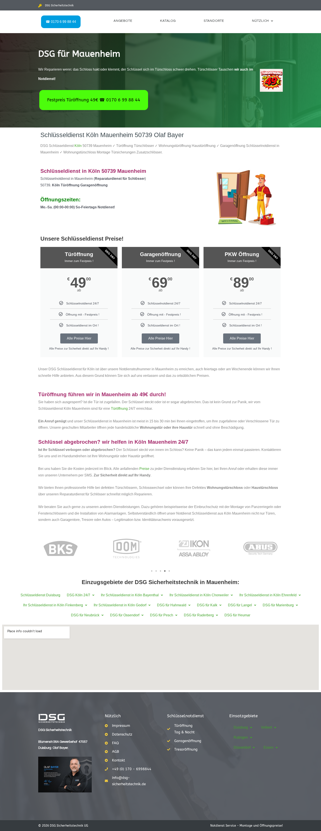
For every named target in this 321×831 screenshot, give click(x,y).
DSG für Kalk (207, 605)
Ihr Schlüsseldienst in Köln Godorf (120, 605)
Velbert (266, 727)
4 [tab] (165, 571)
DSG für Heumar (237, 615)
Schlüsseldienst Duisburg (40, 595)
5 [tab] (169, 571)
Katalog (168, 20)
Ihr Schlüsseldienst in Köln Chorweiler (199, 595)
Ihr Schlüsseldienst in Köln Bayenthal (130, 595)
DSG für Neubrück (85, 615)
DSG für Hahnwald (171, 605)
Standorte (214, 20)
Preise (144, 469)
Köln (78, 146)
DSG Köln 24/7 (78, 595)
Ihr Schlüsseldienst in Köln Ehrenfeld (268, 595)
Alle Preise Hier (79, 338)
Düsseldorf (242, 747)
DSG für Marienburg (278, 605)
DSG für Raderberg (199, 615)
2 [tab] (156, 571)
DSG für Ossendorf (124, 615)
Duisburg (241, 727)
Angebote (123, 20)
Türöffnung (119, 408)
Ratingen (241, 737)
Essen (268, 747)
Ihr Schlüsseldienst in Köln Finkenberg (53, 605)
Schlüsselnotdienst (185, 716)
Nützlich (260, 20)
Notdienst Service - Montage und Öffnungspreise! (246, 826)
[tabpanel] (60, 548)
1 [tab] (152, 571)
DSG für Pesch (161, 615)
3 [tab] (160, 571)
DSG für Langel (240, 605)
